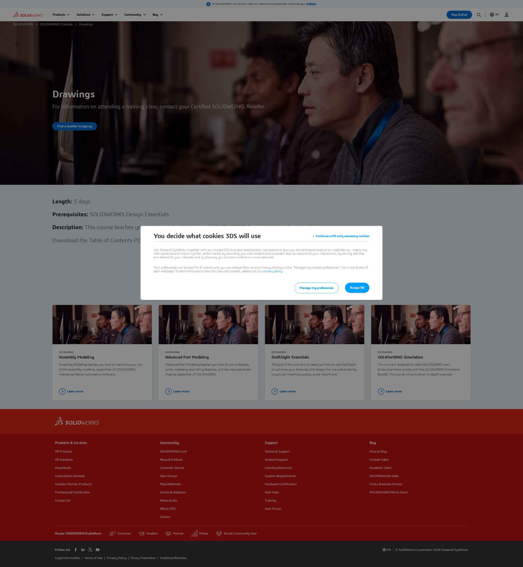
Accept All (357, 287)
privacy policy (272, 271)
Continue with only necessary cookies (342, 236)
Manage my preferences (316, 288)
